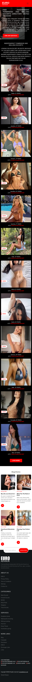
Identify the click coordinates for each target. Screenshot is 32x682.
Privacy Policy (5, 579)
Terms (2, 675)
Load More (16, 460)
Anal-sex (3, 623)
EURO (5, 3)
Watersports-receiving (7, 618)
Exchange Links (5, 647)
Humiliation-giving (6, 628)
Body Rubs (4, 602)
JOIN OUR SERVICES (10, 35)
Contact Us (4, 586)
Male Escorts (4, 595)
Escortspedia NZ (23, 661)
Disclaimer (4, 642)
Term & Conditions (6, 581)
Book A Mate (21, 663)
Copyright (3, 640)
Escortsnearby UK (8, 663)
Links (2, 649)
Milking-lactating (5, 621)
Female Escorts (5, 597)
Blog (2, 637)
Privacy (7, 675)
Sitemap (3, 584)
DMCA (3, 576)
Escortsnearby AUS (9, 661)
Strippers (3, 605)
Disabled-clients (5, 616)
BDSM (3, 600)
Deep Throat (4, 626)
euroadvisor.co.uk (23, 672)
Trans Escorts (4, 607)
